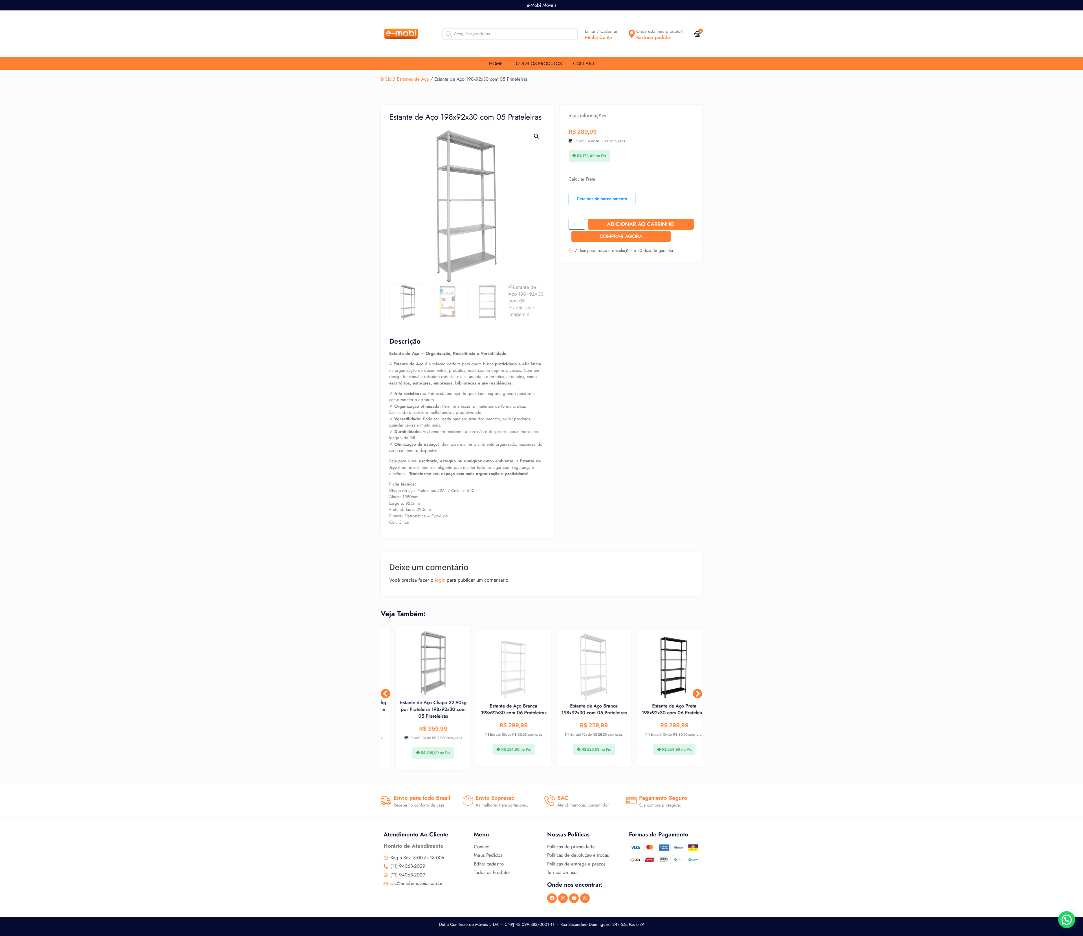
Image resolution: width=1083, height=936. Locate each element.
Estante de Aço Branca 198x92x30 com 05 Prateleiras (582, 709)
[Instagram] (563, 898)
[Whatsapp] (585, 898)
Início (386, 79)
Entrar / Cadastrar (601, 31)
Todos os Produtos (538, 63)
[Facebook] (552, 898)
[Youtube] (574, 898)
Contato (583, 63)
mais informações (587, 115)
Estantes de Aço (413, 79)
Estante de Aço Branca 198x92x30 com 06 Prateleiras (501, 709)
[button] (536, 136)
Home (496, 63)
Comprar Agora (621, 236)
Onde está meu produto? (659, 31)
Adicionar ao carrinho (640, 224)
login (440, 580)
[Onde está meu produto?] (632, 34)
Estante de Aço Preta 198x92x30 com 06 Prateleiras (662, 709)
